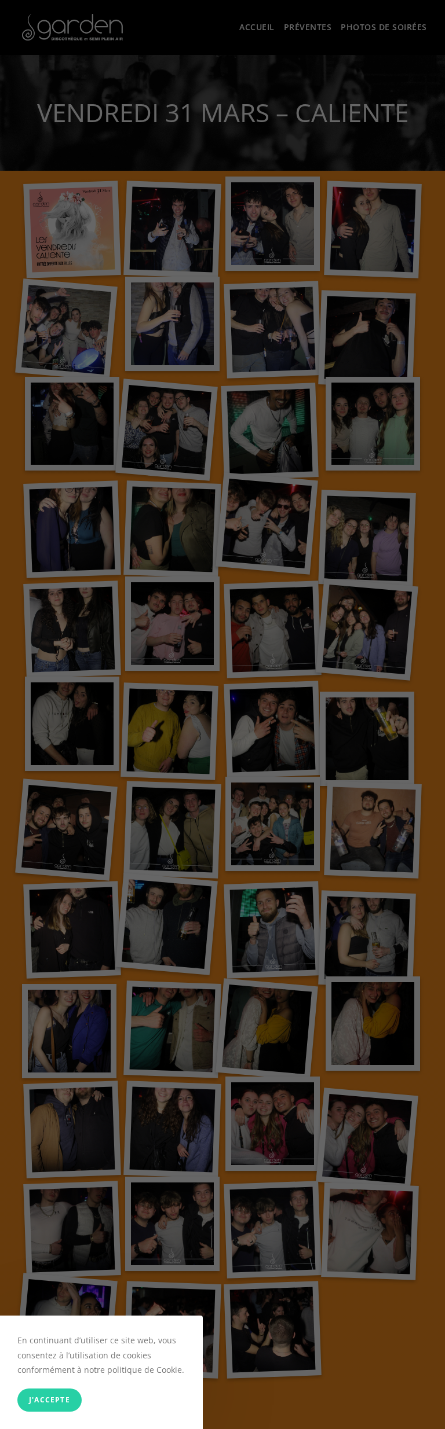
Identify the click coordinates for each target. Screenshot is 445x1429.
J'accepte (49, 1400)
